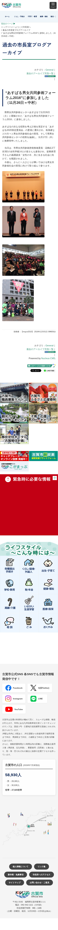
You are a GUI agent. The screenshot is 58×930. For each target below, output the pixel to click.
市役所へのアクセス (41, 874)
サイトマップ (15, 882)
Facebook (18, 688)
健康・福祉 (44, 16)
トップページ (7, 27)
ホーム (7, 16)
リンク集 (41, 866)
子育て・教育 (32, 16)
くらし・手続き (19, 16)
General (49, 70)
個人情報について (20, 866)
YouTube (18, 709)
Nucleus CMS (48, 358)
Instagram (18, 699)
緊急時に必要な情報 (29, 504)
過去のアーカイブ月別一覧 (39, 73)
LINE (40, 699)
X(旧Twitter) (43, 688)
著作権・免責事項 (16, 874)
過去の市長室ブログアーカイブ (16, 30)
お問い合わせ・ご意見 (39, 882)
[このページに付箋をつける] (41, 366)
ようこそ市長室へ (23, 27)
